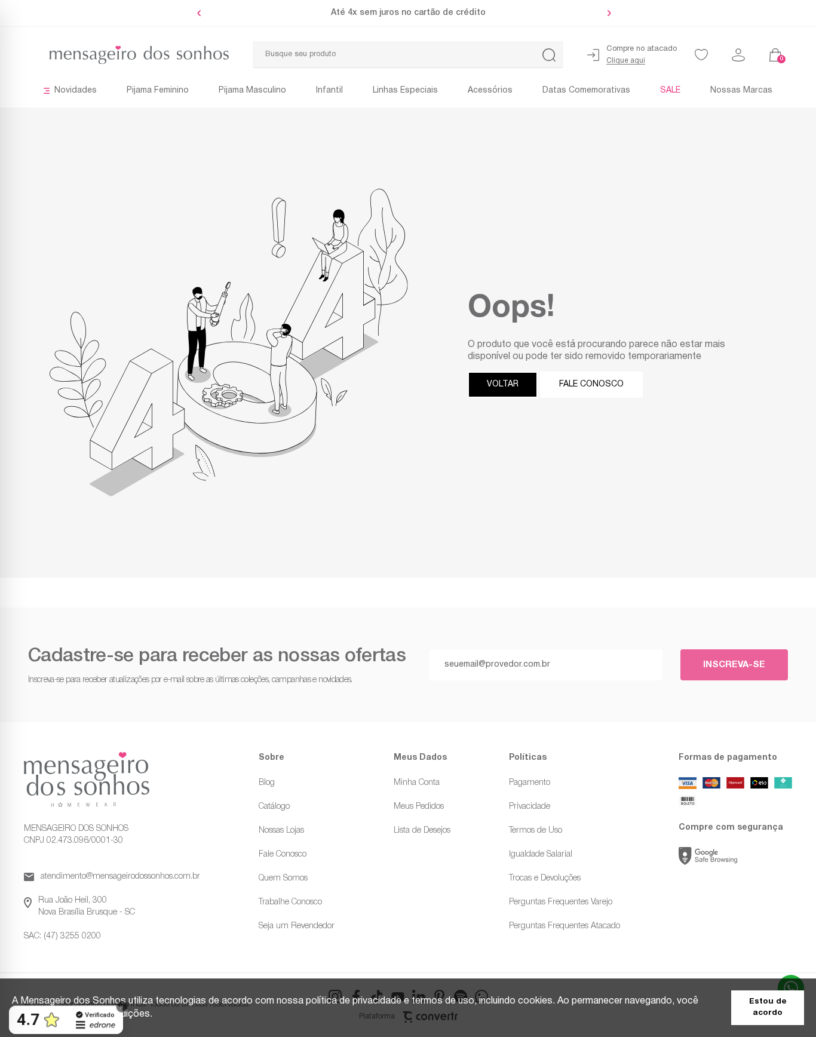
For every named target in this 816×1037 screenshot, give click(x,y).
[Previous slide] (202, 13)
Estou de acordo (768, 1007)
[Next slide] (606, 13)
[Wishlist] (701, 55)
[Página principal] (126, 55)
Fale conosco (591, 384)
